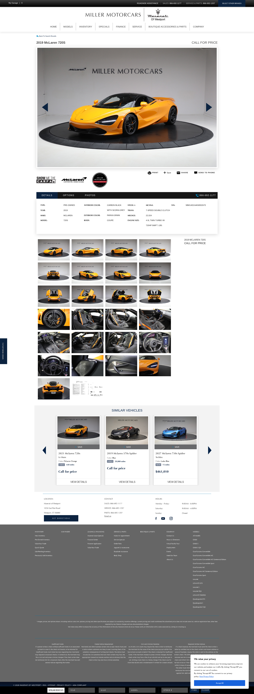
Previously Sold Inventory (43, 555)
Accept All (219, 683)
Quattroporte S (198, 603)
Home (53, 26)
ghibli (195, 540)
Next (209, 107)
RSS (44, 685)
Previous (45, 107)
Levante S (196, 587)
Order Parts (118, 544)
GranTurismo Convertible (201, 551)
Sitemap (51, 685)
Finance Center (93, 540)
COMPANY (170, 532)
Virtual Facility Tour (173, 544)
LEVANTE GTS (198, 583)
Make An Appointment (122, 536)
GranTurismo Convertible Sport (203, 563)
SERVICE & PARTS (120, 532)
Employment (171, 548)
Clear (205, 690)
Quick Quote (39, 548)
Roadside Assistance (121, 551)
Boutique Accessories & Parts (167, 26)
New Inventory (40, 536)
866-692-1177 (116, 503)
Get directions (61, 518)
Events (169, 551)
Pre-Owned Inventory (42, 540)
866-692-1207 (118, 508)
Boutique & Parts (147, 532)
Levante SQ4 (197, 591)
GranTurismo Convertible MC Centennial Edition (209, 559)
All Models (196, 536)
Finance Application (94, 544)
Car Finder (65, 532)
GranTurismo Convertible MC (203, 555)
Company (198, 26)
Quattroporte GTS (199, 599)
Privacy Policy (64, 685)
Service (137, 26)
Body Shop (117, 555)
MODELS (196, 532)
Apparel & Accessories (121, 548)
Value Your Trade (40, 544)
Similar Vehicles (56, 690)
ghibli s (195, 544)
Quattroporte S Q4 (199, 607)
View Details (78, 481)
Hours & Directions (173, 540)
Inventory (85, 26)
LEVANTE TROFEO (199, 595)
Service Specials (119, 540)
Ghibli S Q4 (197, 548)
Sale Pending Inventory (43, 551)
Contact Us (170, 536)
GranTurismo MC (199, 567)
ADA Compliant (79, 685)
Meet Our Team (172, 555)
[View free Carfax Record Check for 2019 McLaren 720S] (46, 183)
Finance (121, 26)
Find (194, 690)
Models (68, 26)
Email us (107, 516)
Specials (104, 26)
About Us (170, 559)
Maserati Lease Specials (96, 536)
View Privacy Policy (206, 676)
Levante (195, 579)
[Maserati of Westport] (113, 15)
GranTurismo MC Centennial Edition (205, 571)
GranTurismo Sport (199, 575)
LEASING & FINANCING (96, 532)
